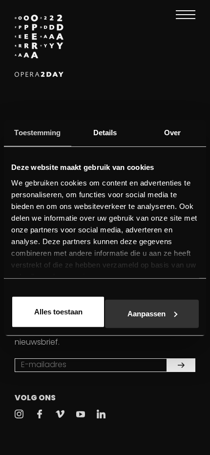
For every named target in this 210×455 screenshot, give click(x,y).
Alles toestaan (58, 312)
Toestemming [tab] (37, 132)
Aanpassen (146, 313)
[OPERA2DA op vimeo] (60, 414)
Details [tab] (105, 132)
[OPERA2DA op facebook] (39, 414)
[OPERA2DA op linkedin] (101, 414)
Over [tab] (172, 132)
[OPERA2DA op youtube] (80, 414)
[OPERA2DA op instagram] (19, 414)
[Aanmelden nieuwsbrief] (181, 365)
